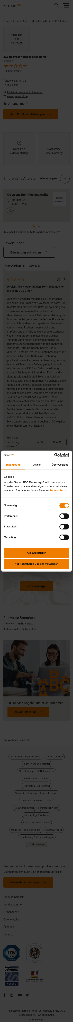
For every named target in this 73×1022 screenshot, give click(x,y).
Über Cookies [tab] (60, 464)
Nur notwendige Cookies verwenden (36, 563)
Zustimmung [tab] (13, 464)
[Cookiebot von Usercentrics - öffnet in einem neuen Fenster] (54, 455)
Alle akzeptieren (36, 552)
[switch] (64, 516)
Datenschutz (58, 490)
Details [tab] (36, 464)
